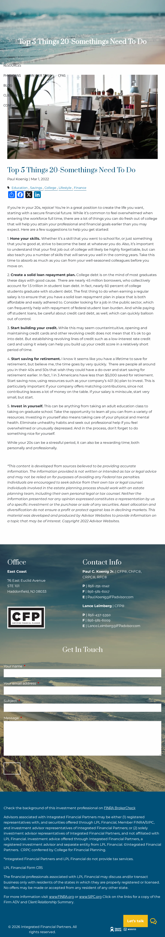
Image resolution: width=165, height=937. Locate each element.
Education (20, 188)
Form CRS (35, 868)
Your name (31, 666)
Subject (28, 701)
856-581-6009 (98, 620)
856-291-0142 (98, 586)
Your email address (38, 683)
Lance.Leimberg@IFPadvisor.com (114, 626)
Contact (10, 105)
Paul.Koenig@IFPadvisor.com (110, 597)
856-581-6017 (98, 591)
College (50, 188)
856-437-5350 (99, 615)
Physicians (12, 75)
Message (29, 718)
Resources (12, 65)
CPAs (62, 75)
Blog (7, 85)
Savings (36, 188)
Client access (14, 95)
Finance (80, 188)
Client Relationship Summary (50, 902)
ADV (16, 902)
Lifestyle (65, 188)
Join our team (39, 75)
